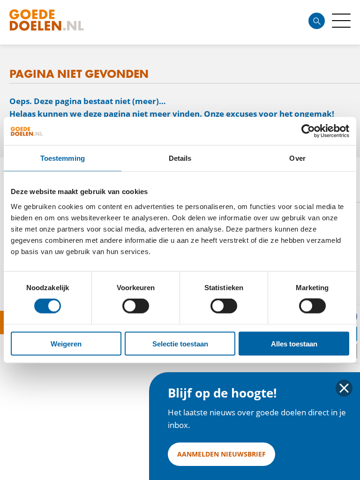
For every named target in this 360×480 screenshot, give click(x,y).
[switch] (135, 306)
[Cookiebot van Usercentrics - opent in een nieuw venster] (308, 131)
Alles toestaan (294, 343)
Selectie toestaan (180, 343)
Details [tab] (180, 158)
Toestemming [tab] (62, 158)
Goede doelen (62, 22)
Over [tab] (297, 158)
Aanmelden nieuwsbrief (221, 454)
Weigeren (66, 343)
